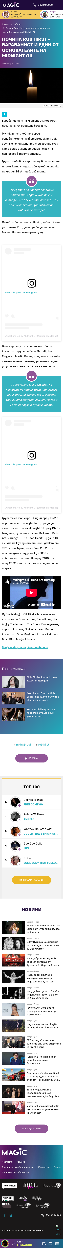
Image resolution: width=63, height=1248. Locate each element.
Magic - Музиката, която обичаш (25, 647)
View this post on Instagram (21, 292)
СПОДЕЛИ (32, 758)
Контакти (44, 1167)
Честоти (7, 1162)
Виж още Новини (31, 1129)
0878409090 (53, 1215)
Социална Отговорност (15, 1172)
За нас (57, 1167)
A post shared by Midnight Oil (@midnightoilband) (31, 336)
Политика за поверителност (18, 1167)
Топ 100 (32, 787)
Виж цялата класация (31, 880)
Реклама (21, 1162)
